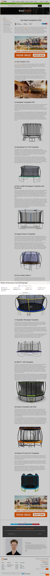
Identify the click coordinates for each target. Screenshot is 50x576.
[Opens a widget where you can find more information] (47, 575)
